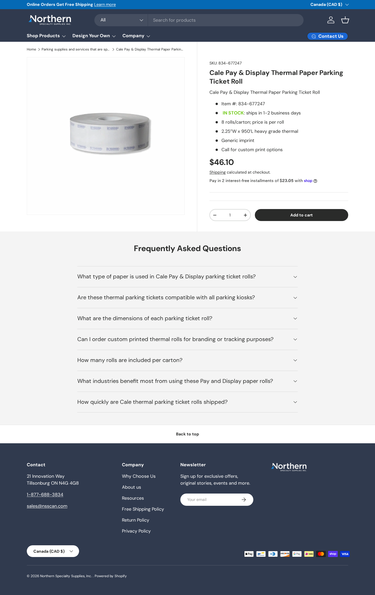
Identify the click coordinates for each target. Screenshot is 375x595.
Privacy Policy (136, 531)
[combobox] (199, 20)
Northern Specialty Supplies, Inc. (66, 576)
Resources (133, 498)
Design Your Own (91, 36)
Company (133, 36)
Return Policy (135, 520)
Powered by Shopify (111, 576)
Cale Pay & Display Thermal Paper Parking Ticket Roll (150, 49)
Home (31, 49)
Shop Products (43, 36)
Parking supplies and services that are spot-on (76, 49)
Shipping (217, 172)
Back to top (187, 434)
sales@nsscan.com (47, 506)
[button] (345, 19)
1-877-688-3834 (45, 494)
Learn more (105, 4)
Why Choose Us (139, 476)
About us (131, 487)
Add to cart (301, 215)
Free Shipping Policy (143, 509)
